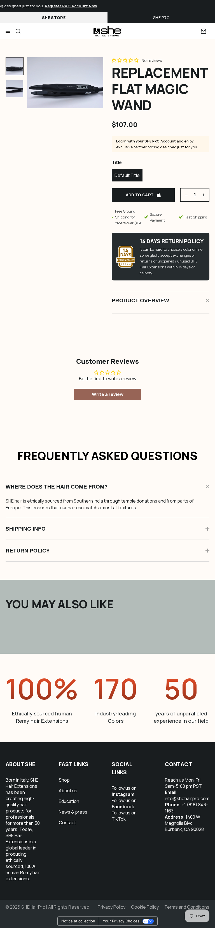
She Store (54, 17)
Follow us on (124, 791)
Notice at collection (78, 921)
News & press (73, 812)
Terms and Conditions (186, 907)
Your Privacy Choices (121, 921)
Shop (64, 780)
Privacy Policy (111, 907)
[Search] (18, 31)
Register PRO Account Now (68, 5)
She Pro (161, 17)
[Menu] (8, 31)
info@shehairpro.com (187, 798)
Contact (67, 822)
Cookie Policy (145, 907)
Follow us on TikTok (124, 816)
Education (69, 801)
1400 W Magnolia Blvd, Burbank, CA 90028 (184, 823)
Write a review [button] (107, 394)
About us (68, 790)
